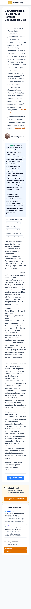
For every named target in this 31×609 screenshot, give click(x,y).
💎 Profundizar (15, 478)
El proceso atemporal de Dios (14, 219)
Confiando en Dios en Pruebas (14, 237)
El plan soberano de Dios (13, 223)
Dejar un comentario (15, 499)
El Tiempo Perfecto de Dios (13, 233)
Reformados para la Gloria (13, 230)
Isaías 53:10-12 (8, 548)
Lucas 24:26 (20, 128)
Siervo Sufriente (10, 226)
